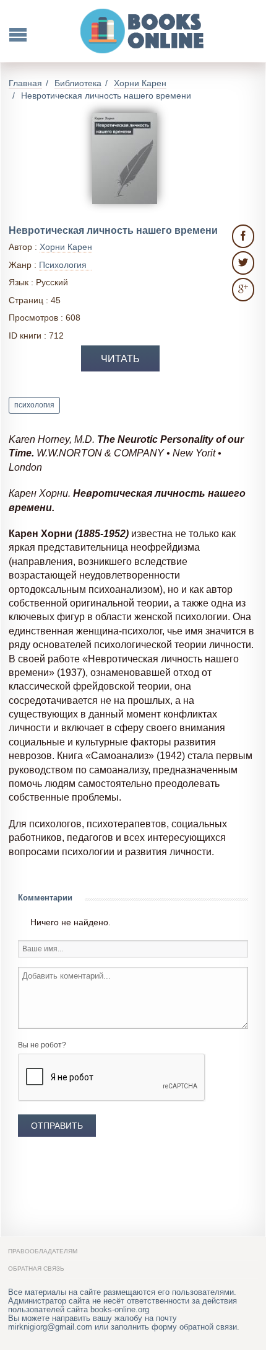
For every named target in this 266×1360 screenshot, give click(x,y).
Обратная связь (36, 1268)
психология (34, 405)
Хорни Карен (66, 247)
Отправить (57, 1126)
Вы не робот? (42, 1045)
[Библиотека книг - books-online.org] (143, 31)
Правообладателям (42, 1251)
